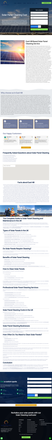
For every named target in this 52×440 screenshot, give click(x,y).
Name (28, 377)
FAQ (36, 3)
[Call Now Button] (50, 438)
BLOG (33, 3)
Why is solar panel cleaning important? (9, 155)
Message (28, 387)
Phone (28, 384)
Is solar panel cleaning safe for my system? (10, 160)
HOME (15, 3)
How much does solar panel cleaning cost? (10, 159)
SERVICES (19, 3)
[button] (3, 140)
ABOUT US (29, 3)
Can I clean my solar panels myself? (9, 157)
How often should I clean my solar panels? (10, 156)
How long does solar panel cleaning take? (10, 161)
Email (28, 380)
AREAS (24, 3)
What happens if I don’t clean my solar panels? (10, 158)
